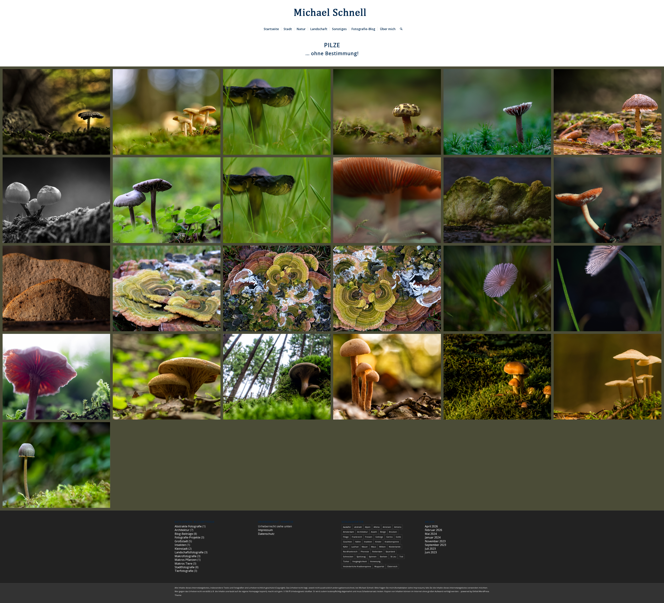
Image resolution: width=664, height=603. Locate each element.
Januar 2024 (432, 537)
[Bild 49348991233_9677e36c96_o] (58, 201)
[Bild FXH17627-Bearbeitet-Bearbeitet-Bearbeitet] (609, 290)
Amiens (397, 527)
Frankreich (357, 537)
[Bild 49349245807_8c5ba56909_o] (609, 113)
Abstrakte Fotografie (188, 526)
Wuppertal (379, 566)
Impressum (265, 530)
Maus (373, 546)
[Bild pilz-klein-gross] (278, 378)
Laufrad (354, 546)
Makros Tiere (183, 563)
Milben (382, 546)
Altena (377, 527)
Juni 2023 (431, 552)
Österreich (392, 566)
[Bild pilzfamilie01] (609, 378)
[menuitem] (271, 29)
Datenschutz (266, 534)
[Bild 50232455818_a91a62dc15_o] (388, 113)
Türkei (346, 561)
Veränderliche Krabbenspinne (357, 566)
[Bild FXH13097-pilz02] (278, 290)
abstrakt (358, 527)
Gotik (398, 537)
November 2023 (435, 541)
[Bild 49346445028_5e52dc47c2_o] (168, 201)
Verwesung (375, 561)
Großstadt (181, 541)
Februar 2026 (433, 530)
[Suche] (400, 29)
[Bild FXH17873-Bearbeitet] (388, 201)
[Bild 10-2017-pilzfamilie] (168, 113)
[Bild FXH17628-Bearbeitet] (499, 290)
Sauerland (390, 551)
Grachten (347, 541)
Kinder (378, 541)
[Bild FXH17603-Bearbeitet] (609, 201)
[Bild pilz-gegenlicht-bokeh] (58, 113)
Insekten (180, 545)
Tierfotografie (184, 571)
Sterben (383, 556)
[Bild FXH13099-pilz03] (168, 290)
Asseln (374, 531)
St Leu (393, 556)
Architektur (182, 530)
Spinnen (372, 556)
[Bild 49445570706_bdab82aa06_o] (499, 113)
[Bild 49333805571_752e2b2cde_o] (278, 201)
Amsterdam (348, 531)
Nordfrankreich (350, 551)
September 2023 (435, 545)
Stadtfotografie (185, 567)
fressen (368, 537)
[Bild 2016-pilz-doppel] (168, 378)
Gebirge (379, 537)
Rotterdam (377, 551)
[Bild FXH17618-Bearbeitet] (499, 201)
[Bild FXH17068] (58, 290)
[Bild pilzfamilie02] (499, 378)
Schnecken (348, 556)
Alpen (367, 527)
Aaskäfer (347, 527)
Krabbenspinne (392, 541)
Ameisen (387, 527)
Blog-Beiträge (184, 534)
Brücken (393, 531)
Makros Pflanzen (186, 560)
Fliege (346, 537)
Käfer (345, 546)
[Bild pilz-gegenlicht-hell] (58, 378)
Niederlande (394, 546)
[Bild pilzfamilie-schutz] (388, 378)
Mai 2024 (431, 534)
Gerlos (389, 537)
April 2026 (431, 526)
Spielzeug (361, 556)
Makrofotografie (185, 556)
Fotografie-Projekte (187, 537)
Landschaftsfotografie (189, 552)
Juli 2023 (430, 549)
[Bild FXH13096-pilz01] (388, 290)
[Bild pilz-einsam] (58, 466)
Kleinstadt (181, 549)
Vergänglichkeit (359, 561)
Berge (383, 531)
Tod (401, 556)
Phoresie (365, 551)
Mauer (365, 546)
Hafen (358, 541)
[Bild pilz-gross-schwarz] (278, 113)
